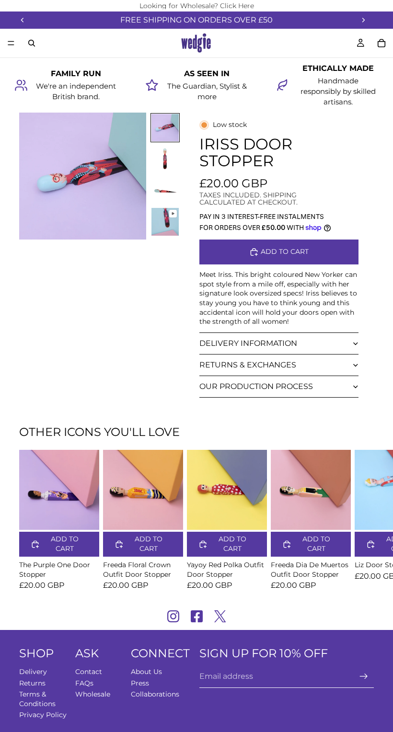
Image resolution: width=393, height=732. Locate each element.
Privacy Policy (43, 714)
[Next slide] (363, 20)
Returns (32, 682)
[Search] (31, 43)
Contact (88, 671)
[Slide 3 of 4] (165, 190)
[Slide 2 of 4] (165, 158)
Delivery (33, 671)
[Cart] (381, 43)
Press (140, 682)
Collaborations (155, 694)
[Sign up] (364, 676)
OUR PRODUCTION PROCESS (256, 386)
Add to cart (285, 251)
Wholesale (92, 694)
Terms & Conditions (37, 699)
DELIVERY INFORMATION (248, 343)
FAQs (84, 682)
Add (92, 514)
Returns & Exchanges (247, 364)
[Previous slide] (22, 20)
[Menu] (11, 43)
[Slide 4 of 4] (165, 221)
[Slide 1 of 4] (165, 127)
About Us (146, 671)
